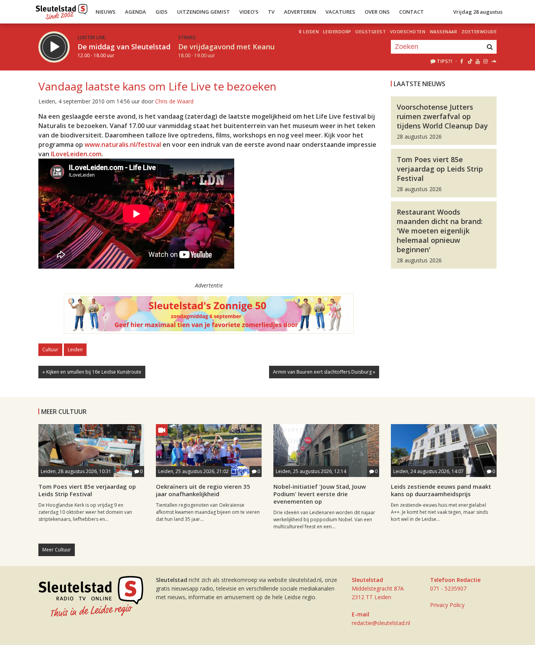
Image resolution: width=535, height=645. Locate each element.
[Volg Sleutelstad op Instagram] (485, 61)
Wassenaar (443, 31)
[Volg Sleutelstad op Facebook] (462, 61)
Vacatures (340, 11)
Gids (161, 11)
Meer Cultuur (56, 549)
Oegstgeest (370, 31)
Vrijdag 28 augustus (477, 11)
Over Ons (377, 11)
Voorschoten (408, 31)
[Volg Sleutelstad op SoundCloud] (493, 61)
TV (271, 11)
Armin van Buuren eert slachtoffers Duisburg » (324, 372)
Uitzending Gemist (203, 11)
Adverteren (300, 11)
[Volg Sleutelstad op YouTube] (477, 61)
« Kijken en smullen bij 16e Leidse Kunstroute (91, 372)
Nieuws (106, 11)
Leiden (311, 31)
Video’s (248, 11)
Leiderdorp (337, 31)
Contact (411, 11)
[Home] (62, 10)
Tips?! (444, 61)
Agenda (135, 11)
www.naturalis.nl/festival (123, 144)
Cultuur (50, 349)
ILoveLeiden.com (76, 154)
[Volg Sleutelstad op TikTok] (469, 61)
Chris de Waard (174, 101)
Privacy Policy (447, 605)
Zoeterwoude (479, 31)
